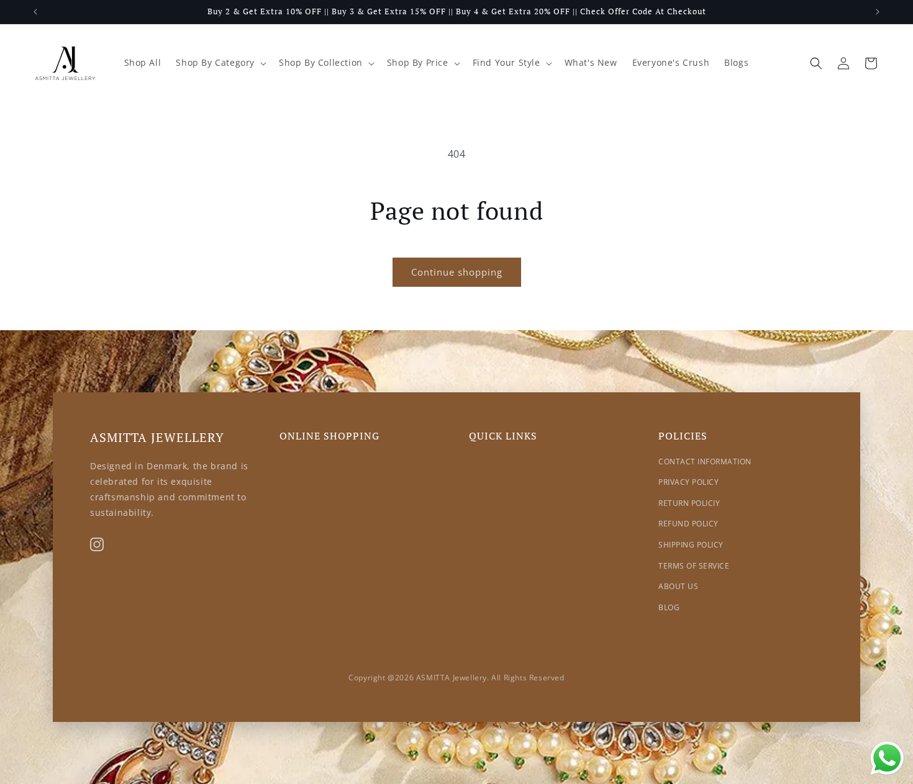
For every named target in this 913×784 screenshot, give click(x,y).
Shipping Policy (691, 544)
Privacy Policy (688, 482)
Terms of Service (693, 566)
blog (668, 607)
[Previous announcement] (35, 12)
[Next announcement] (877, 12)
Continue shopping (456, 272)
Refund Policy (688, 523)
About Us (678, 586)
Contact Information (705, 461)
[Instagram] (97, 544)
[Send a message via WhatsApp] (887, 758)
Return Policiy (689, 503)
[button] (219, 63)
